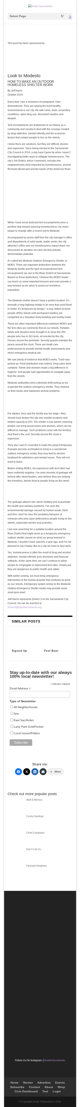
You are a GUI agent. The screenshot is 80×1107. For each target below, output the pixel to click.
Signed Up (19, 650)
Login (57, 1091)
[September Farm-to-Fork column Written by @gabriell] (40, 1036)
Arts (16, 713)
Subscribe (17, 1087)
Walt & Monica (34, 799)
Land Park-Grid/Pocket (28, 726)
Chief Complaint (35, 832)
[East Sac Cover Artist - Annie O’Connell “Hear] (40, 921)
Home (14, 1082)
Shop (61, 1087)
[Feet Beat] (56, 636)
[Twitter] (26, 771)
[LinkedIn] (34, 771)
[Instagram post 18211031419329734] (40, 998)
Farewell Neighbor (36, 865)
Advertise (44, 1082)
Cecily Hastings (35, 816)
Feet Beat (51, 650)
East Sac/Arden (24, 720)
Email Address (20, 688)
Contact (34, 1087)
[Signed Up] (24, 636)
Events (60, 1082)
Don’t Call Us (33, 849)
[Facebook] (18, 771)
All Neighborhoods (26, 707)
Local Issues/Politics (27, 733)
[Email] (43, 771)
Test (45, 1091)
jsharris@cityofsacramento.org (24, 607)
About (49, 1087)
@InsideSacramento (53, 1060)
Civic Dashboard (26, 1091)
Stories (28, 1082)
